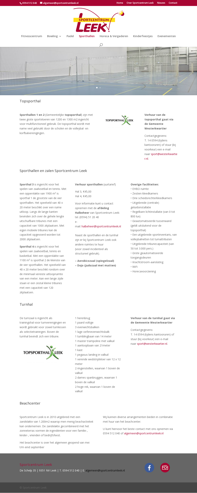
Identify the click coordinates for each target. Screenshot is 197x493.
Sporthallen (87, 36)
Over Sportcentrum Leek (140, 3)
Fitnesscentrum (31, 36)
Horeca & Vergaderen (114, 36)
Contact (173, 3)
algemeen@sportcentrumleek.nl (144, 433)
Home (120, 3)
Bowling (52, 36)
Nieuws (161, 3)
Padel (70, 36)
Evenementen (167, 36)
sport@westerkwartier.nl (152, 343)
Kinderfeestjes (143, 36)
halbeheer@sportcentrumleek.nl (101, 226)
